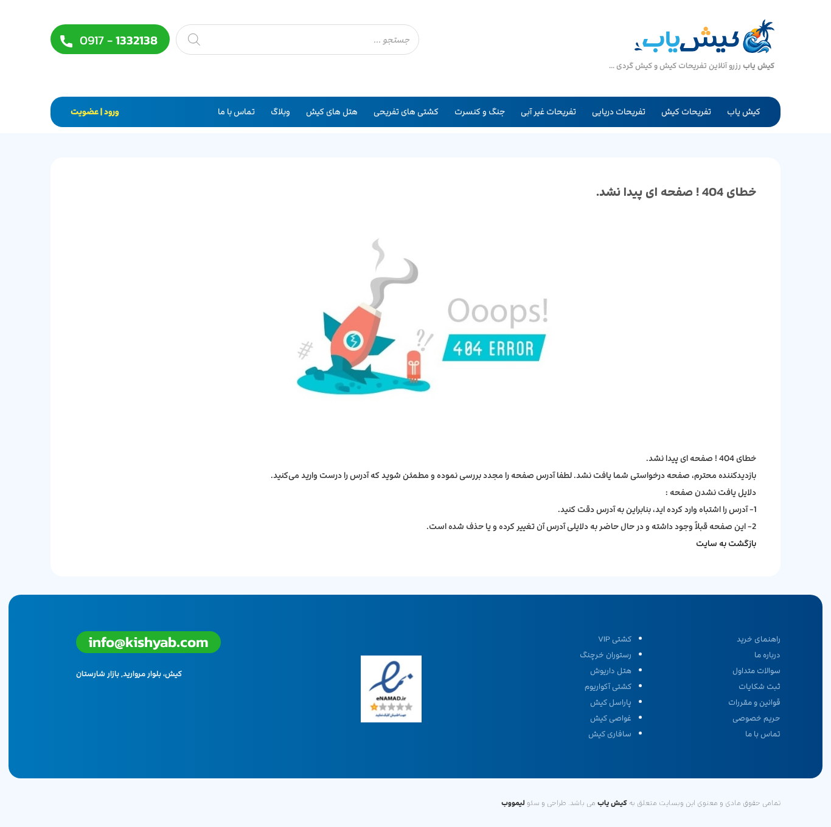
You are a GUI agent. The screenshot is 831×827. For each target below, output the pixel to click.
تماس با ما (236, 112)
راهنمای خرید (759, 639)
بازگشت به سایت (726, 543)
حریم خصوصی (756, 718)
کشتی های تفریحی (406, 112)
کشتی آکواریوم (608, 686)
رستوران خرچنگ (605, 655)
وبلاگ (280, 112)
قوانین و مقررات (754, 702)
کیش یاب (743, 112)
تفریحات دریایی (618, 112)
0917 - (117, 40)
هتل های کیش (332, 112)
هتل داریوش (610, 670)
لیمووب (513, 803)
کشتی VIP (614, 639)
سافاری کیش (609, 734)
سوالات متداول (756, 670)
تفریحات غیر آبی (548, 112)
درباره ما (767, 655)
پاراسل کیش (610, 702)
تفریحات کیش (686, 112)
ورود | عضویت (95, 112)
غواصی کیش (610, 718)
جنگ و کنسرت (479, 112)
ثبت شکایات (760, 686)
